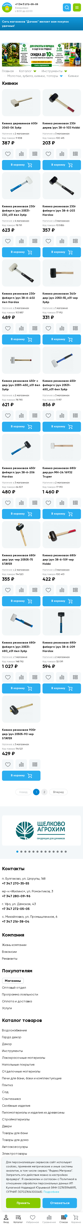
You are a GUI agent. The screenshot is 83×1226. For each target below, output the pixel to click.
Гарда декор (11, 1037)
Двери (7, 1126)
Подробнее (51, 1191)
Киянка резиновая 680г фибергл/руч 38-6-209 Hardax (59, 647)
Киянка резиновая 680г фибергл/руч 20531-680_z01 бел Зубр (19, 647)
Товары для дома (15, 1140)
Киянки (73, 76)
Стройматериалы (16, 1119)
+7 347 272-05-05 (16, 909)
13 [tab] (66, 852)
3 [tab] (25, 852)
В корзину (18, 164)
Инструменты (52, 71)
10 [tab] (54, 852)
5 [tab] (33, 852)
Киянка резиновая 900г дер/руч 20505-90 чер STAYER (19, 734)
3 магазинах (56, 133)
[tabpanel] (41, 830)
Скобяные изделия (16, 1106)
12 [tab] (62, 852)
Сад (5, 1092)
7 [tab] (41, 852)
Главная (8, 71)
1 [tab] (17, 852)
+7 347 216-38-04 (15, 921)
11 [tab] (58, 852)
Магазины (13, 981)
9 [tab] (50, 852)
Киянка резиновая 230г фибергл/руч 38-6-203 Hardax (59, 211)
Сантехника (11, 1099)
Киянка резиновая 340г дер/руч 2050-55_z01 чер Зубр (60, 298)
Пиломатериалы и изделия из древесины (33, 1112)
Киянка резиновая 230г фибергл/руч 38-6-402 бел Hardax (18, 298)
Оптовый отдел (14, 987)
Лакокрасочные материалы (23, 1058)
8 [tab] (46, 852)
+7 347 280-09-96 (16, 896)
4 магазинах (15, 220)
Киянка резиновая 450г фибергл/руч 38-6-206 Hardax (19, 472)
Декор (7, 1044)
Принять (23, 1203)
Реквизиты (9, 958)
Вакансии (9, 952)
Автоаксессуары (15, 1147)
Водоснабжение (14, 1030)
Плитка (7, 1085)
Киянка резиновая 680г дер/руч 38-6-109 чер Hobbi (59, 560)
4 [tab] (29, 852)
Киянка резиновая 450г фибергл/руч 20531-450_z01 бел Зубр (59, 385)
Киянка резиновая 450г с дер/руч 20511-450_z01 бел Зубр (21, 385)
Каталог (25, 71)
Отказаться (60, 1203)
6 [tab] (37, 852)
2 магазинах (15, 133)
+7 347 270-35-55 (15, 883)
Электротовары (14, 1153)
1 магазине (55, 308)
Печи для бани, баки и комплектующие (32, 1078)
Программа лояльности (20, 994)
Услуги (7, 1008)
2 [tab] (21, 852)
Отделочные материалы (21, 1071)
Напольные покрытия (18, 1064)
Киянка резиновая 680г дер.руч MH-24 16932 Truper (59, 472)
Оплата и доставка (17, 1001)
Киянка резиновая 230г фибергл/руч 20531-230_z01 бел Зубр (18, 211)
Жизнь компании (14, 945)
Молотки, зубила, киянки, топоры (33, 76)
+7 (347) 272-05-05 (26, 4)
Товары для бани (15, 1133)
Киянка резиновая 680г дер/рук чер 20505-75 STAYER (19, 560)
